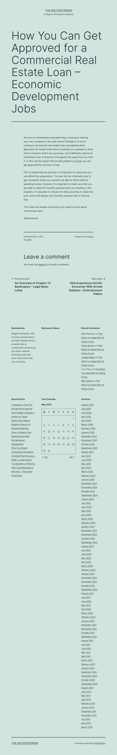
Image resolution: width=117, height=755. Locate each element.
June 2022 (86, 601)
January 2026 (88, 432)
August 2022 (87, 593)
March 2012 (87, 727)
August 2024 (87, 499)
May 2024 (86, 511)
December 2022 (89, 577)
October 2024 (88, 491)
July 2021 (85, 644)
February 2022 (88, 617)
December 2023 (89, 530)
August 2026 (87, 405)
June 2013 (86, 692)
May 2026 (86, 416)
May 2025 (86, 464)
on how (78, 161)
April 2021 (86, 656)
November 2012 (89, 715)
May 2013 (86, 695)
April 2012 (86, 723)
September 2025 (89, 448)
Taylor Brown (87, 345)
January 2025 (88, 479)
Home (90, 236)
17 (49, 438)
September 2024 (89, 495)
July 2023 (86, 550)
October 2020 (88, 680)
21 (68, 438)
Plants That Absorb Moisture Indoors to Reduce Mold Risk (21, 424)
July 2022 (86, 597)
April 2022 (86, 609)
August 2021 (87, 640)
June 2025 (86, 460)
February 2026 (88, 428)
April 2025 (86, 467)
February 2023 (88, 570)
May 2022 (86, 605)
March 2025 (87, 471)
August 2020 (87, 688)
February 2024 (88, 523)
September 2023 (89, 542)
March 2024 (87, 519)
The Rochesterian (58, 10)
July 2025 (86, 456)
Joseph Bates (87, 357)
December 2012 (88, 711)
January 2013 (87, 707)
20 (63, 438)
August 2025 (87, 452)
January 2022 (88, 621)
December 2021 (88, 625)
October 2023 (88, 538)
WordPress (100, 743)
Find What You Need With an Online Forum (92, 338)
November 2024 (89, 487)
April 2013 (86, 699)
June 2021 (86, 648)
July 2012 (85, 719)
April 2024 (86, 515)
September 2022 (89, 589)
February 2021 (88, 664)
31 (49, 451)
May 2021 (86, 652)
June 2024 (86, 507)
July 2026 (86, 409)
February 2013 (88, 703)
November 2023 (89, 534)
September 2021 (89, 636)
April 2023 (86, 562)
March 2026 (87, 424)
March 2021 (87, 660)
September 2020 (89, 684)
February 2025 (88, 475)
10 (49, 431)
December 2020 (89, 672)
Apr (46, 457)
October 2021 (87, 633)
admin (29, 240)
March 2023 (87, 566)
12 (58, 431)
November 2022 (89, 582)
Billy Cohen (86, 381)
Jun (71, 457)
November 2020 (89, 676)
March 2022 (87, 613)
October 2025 (88, 444)
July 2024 (86, 503)
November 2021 (89, 629)
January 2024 (88, 526)
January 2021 (87, 668)
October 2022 (88, 585)
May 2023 (86, 558)
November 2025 (89, 440)
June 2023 (86, 554)
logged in (43, 264)
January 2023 (88, 574)
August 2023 (87, 546)
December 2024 (89, 483)
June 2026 (86, 413)
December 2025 (89, 436)
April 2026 (86, 420)
